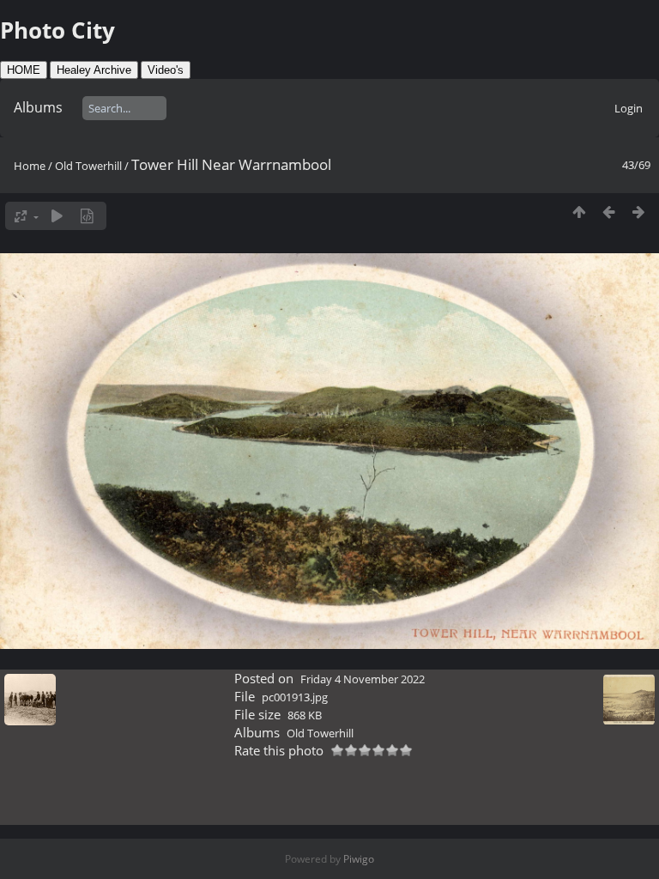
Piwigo (358, 859)
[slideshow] (57, 216)
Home (29, 165)
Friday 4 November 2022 (362, 679)
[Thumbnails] (579, 211)
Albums (38, 107)
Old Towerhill (88, 165)
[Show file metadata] (87, 216)
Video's (166, 70)
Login (628, 108)
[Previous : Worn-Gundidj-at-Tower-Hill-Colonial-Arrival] (609, 211)
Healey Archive (94, 70)
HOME (23, 70)
